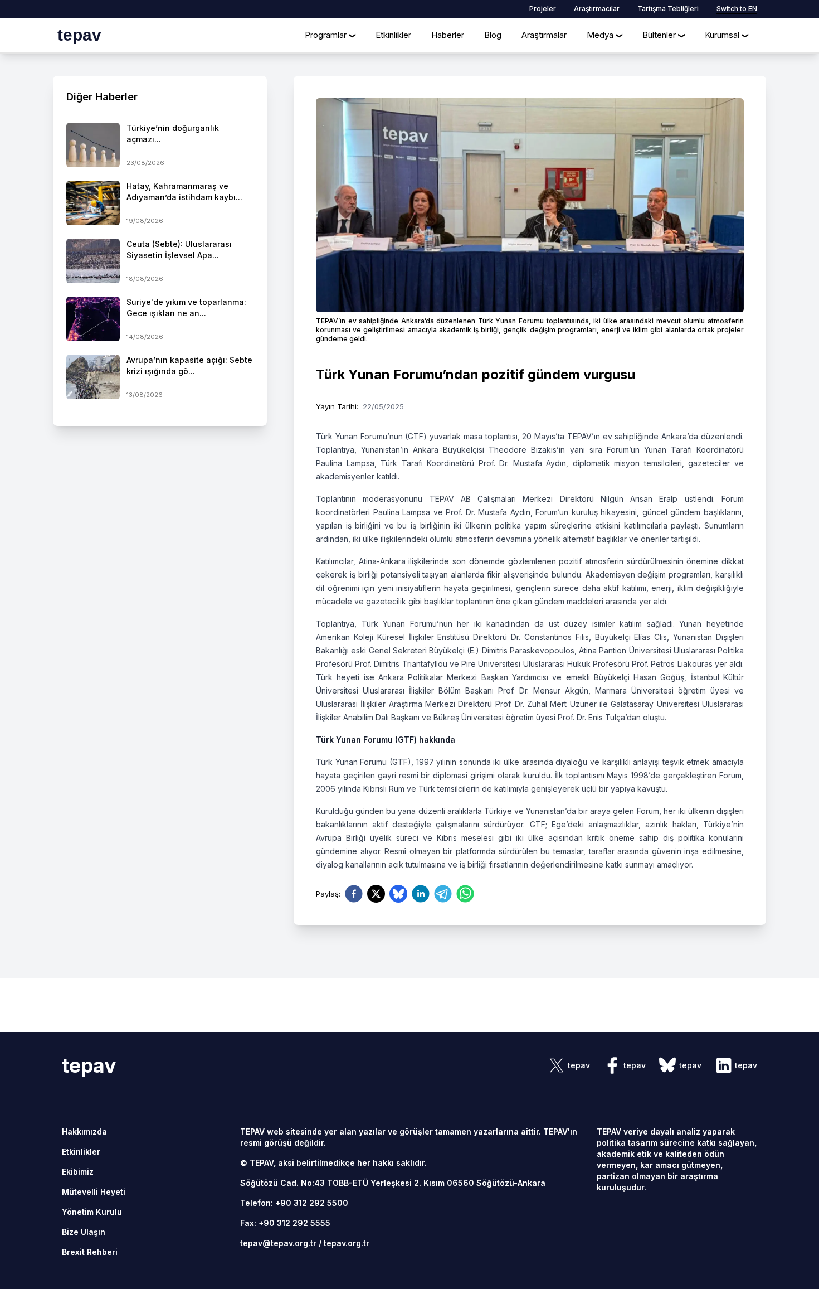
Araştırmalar (544, 35)
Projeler (542, 8)
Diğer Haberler (102, 97)
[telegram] (443, 894)
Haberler (447, 35)
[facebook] (354, 894)
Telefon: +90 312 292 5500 (294, 1203)
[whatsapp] (465, 894)
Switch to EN (736, 8)
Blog (492, 35)
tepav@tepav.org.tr (278, 1243)
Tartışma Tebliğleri (668, 8)
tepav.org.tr (346, 1243)
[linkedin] (421, 894)
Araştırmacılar (597, 8)
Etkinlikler (393, 35)
